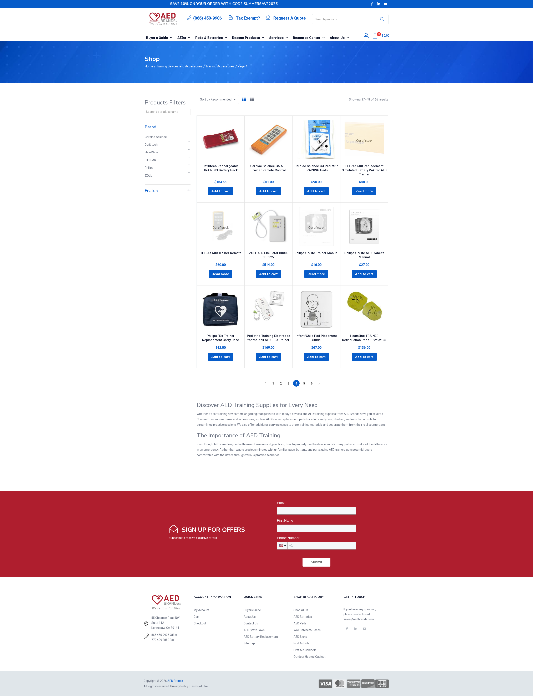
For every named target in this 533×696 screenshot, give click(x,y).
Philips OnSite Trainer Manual (316, 253)
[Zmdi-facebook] (372, 4)
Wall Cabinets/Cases (307, 630)
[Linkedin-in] (378, 4)
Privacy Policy (179, 686)
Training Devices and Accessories (179, 66)
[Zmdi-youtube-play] (385, 4)
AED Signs (300, 636)
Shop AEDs (301, 610)
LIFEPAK (150, 160)
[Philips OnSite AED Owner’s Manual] (364, 227)
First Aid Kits (302, 643)
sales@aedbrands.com (359, 619)
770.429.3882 (160, 639)
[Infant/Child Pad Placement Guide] (316, 310)
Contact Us (251, 623)
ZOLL (148, 175)
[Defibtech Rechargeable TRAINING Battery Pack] (220, 140)
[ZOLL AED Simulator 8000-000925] (268, 227)
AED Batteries (303, 616)
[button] (374, 36)
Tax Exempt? (248, 18)
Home (149, 66)
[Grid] (244, 99)
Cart (196, 616)
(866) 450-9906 (207, 18)
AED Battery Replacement (261, 636)
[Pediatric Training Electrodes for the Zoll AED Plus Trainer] (268, 310)
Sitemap (249, 643)
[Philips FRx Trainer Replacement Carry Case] (220, 310)
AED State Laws (254, 630)
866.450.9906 (160, 634)
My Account (201, 610)
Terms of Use (199, 686)
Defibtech (151, 144)
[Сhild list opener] (189, 135)
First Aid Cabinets (305, 650)
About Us (250, 616)
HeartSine (151, 152)
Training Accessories (220, 66)
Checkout (200, 623)
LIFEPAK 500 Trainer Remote (221, 253)
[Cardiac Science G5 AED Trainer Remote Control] (268, 140)
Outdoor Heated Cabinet (309, 656)
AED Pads (300, 623)
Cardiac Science (156, 137)
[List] (252, 99)
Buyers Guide (252, 610)
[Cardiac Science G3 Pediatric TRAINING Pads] (316, 140)
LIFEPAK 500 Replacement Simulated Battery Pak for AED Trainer (364, 170)
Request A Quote (289, 18)
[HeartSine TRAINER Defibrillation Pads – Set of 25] (364, 310)
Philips (149, 168)
